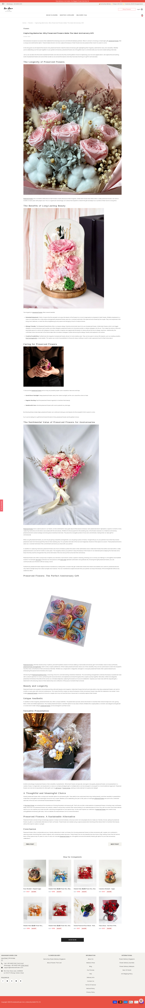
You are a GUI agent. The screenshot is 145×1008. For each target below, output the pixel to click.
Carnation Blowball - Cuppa (107, 889)
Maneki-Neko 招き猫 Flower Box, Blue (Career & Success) (59, 889)
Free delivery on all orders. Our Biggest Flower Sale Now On (72, 1)
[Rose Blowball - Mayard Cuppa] (34, 873)
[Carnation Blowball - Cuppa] (110, 873)
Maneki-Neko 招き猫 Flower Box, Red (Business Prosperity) (59, 926)
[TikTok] (16, 981)
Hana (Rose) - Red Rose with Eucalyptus (107, 926)
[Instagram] (7, 981)
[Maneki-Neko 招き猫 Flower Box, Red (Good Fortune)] (85, 873)
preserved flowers (113, 41)
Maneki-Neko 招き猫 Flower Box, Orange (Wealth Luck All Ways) (32, 926)
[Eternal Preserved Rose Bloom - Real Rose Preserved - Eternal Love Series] (85, 910)
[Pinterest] (11, 981)
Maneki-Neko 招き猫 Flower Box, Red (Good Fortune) (84, 889)
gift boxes (58, 788)
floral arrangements (31, 338)
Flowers (30, 23)
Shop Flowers (127, 9)
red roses (38, 559)
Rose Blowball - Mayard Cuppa (32, 889)
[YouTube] (20, 981)
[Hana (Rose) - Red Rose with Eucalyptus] (110, 910)
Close (121, 1)
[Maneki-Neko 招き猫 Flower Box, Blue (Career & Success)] (60, 873)
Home (24, 23)
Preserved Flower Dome (45, 326)
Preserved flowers (28, 198)
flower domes (66, 788)
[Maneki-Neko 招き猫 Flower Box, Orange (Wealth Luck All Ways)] (34, 910)
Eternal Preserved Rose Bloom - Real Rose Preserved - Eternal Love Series (85, 926)
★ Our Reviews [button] (1, 505)
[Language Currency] (3, 4)
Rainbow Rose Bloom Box (39, 674)
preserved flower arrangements (32, 666)
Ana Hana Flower (29, 805)
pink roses (63, 559)
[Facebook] (2, 981)
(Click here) (24, 965)
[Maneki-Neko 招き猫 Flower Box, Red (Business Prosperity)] (60, 910)
